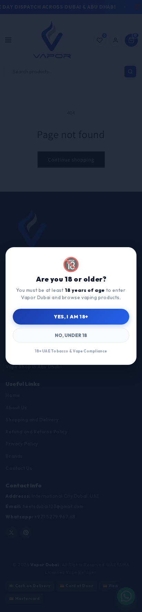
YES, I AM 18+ (71, 317)
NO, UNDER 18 (71, 335)
